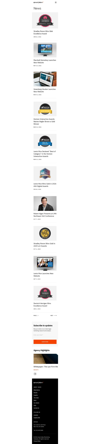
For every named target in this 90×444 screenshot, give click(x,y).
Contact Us (36, 407)
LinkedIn (36, 415)
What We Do (37, 390)
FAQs (35, 405)
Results (35, 392)
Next (52, 315)
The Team (36, 397)
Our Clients (36, 402)
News (35, 400)
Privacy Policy (37, 441)
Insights (36, 395)
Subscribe (45, 341)
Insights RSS (37, 417)
